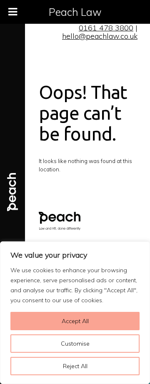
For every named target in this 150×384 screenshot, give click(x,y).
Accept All (75, 321)
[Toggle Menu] (12, 12)
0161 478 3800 (106, 28)
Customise (75, 343)
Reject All (75, 366)
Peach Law (75, 11)
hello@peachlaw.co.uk (100, 36)
